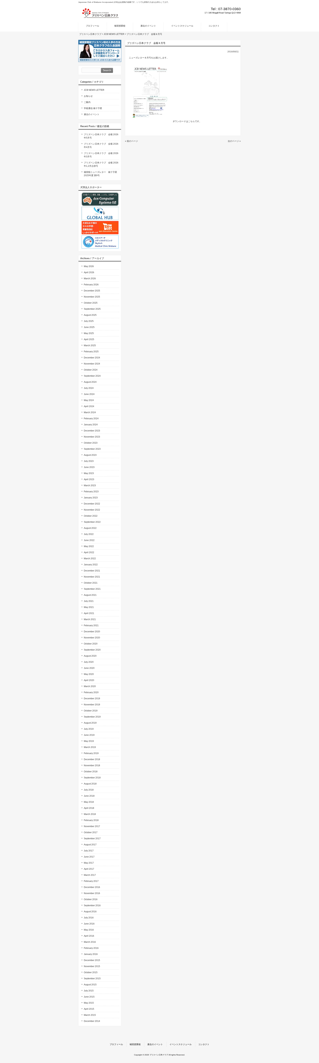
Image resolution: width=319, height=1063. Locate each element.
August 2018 (90, 783)
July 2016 (89, 917)
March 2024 (90, 412)
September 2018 (92, 777)
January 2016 (91, 954)
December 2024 (92, 357)
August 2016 (90, 911)
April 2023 (89, 479)
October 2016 (90, 899)
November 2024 (92, 363)
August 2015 (90, 984)
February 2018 (91, 820)
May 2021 (89, 607)
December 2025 (92, 290)
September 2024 (92, 376)
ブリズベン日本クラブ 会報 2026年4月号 (101, 145)
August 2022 (90, 528)
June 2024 (89, 394)
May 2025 (89, 333)
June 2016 (89, 923)
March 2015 (90, 1015)
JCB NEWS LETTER (94, 90)
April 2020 (89, 680)
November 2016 (92, 893)
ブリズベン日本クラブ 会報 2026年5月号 (101, 136)
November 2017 (92, 826)
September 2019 (92, 716)
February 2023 (91, 491)
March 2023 (90, 485)
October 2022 (90, 516)
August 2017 (90, 844)
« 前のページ (131, 141)
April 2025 (89, 339)
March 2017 (90, 875)
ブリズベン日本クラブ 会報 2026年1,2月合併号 (101, 164)
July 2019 (89, 729)
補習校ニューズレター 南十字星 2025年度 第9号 (101, 174)
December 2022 (92, 503)
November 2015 (92, 966)
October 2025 (90, 303)
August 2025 (90, 315)
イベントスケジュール (180, 1044)
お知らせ (88, 96)
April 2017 (89, 869)
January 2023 (91, 497)
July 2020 (89, 662)
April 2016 (89, 936)
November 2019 (92, 704)
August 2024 (90, 382)
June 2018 (89, 796)
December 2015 (92, 960)
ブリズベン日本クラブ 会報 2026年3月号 (101, 155)
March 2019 (90, 747)
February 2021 (91, 625)
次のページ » (234, 141)
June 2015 (89, 996)
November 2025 (92, 296)
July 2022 (89, 534)
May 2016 (89, 930)
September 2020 (92, 650)
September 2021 (92, 589)
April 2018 (89, 808)
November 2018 (92, 765)
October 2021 (90, 583)
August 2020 (90, 656)
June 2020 (89, 668)
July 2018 (89, 790)
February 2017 (91, 881)
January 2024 (91, 424)
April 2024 (89, 406)
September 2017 (92, 838)
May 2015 (89, 1003)
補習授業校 (135, 1044)
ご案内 (87, 102)
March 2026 (90, 278)
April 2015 (89, 1009)
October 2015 (90, 972)
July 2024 (89, 388)
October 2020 (90, 643)
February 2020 (91, 692)
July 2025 (89, 321)
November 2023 (92, 436)
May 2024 (89, 400)
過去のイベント (91, 114)
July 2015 (89, 990)
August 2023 (90, 455)
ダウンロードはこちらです (186, 121)
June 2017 (89, 856)
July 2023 (89, 461)
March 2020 (90, 686)
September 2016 (92, 905)
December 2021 (92, 570)
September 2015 (92, 978)
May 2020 (89, 674)
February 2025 (91, 351)
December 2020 (92, 631)
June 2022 (89, 540)
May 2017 (89, 863)
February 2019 (91, 753)
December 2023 (92, 430)
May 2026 (89, 266)
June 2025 (89, 327)
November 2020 (92, 637)
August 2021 (90, 595)
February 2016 (91, 948)
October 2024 (90, 370)
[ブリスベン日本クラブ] (100, 17)
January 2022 (91, 564)
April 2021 (89, 613)
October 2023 (90, 443)
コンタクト (203, 1044)
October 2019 (90, 710)
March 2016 (90, 942)
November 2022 (92, 510)
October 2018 (90, 771)
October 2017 (90, 832)
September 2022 (92, 522)
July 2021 (89, 601)
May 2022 (89, 546)
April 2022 (89, 552)
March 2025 (90, 345)
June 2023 (89, 467)
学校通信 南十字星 (93, 108)
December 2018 (92, 759)
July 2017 (89, 850)
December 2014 (92, 1021)
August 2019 (90, 723)
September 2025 (92, 309)
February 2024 (91, 418)
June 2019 (89, 735)
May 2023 (89, 473)
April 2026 (89, 272)
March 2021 (90, 619)
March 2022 (90, 558)
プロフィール (116, 1044)
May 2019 (89, 741)
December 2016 (92, 887)
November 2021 (92, 576)
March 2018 (90, 814)
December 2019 (92, 698)
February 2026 (91, 284)
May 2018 (89, 802)
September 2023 (92, 449)
